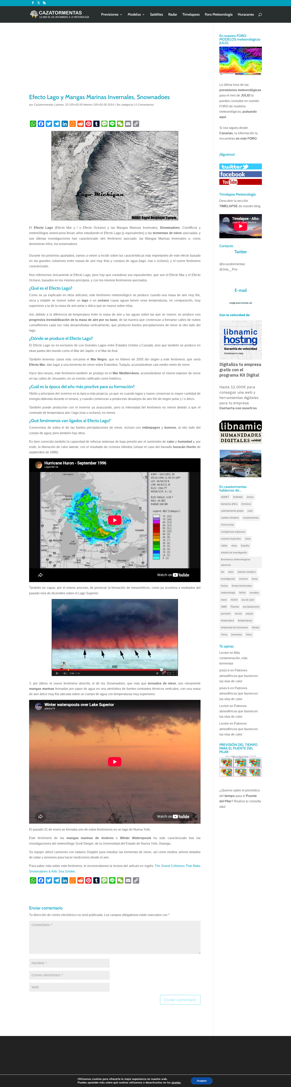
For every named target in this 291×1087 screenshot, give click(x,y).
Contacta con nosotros (238, 408)
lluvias (224, 585)
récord (238, 613)
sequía (249, 613)
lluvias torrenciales (242, 585)
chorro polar (227, 524)
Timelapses (191, 15)
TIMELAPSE (228, 206)
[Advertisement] (115, 63)
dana (234, 545)
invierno (243, 579)
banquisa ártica (229, 504)
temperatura (227, 620)
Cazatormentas (43, 104)
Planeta (235, 606)
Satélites (156, 15)
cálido (224, 545)
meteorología (228, 592)
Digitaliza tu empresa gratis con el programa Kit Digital (240, 370)
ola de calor (248, 599)
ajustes (176, 1082)
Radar (172, 15)
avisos (250, 497)
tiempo (255, 627)
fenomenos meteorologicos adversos (235, 562)
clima (248, 538)
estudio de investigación (234, 552)
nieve (224, 599)
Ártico (249, 634)
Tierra (224, 634)
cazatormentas (251, 517)
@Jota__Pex (228, 269)
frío (222, 572)
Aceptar (202, 1081)
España (245, 545)
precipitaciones (251, 606)
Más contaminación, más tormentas (233, 658)
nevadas (254, 592)
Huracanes (246, 15)
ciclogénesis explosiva (233, 531)
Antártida (238, 497)
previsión (226, 613)
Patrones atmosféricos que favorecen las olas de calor (238, 676)
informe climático (247, 572)
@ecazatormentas (232, 264)
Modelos (134, 15)
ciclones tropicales (231, 538)
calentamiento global (232, 510)
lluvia (255, 579)
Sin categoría (124, 104)
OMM (224, 606)
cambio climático (230, 517)
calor (250, 510)
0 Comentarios (144, 104)
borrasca (246, 504)
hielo (231, 572)
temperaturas (245, 620)
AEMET (225, 497)
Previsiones (110, 15)
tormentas (236, 634)
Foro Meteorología (219, 15)
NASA (242, 592)
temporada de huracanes (234, 627)
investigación (228, 579)
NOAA (234, 599)
